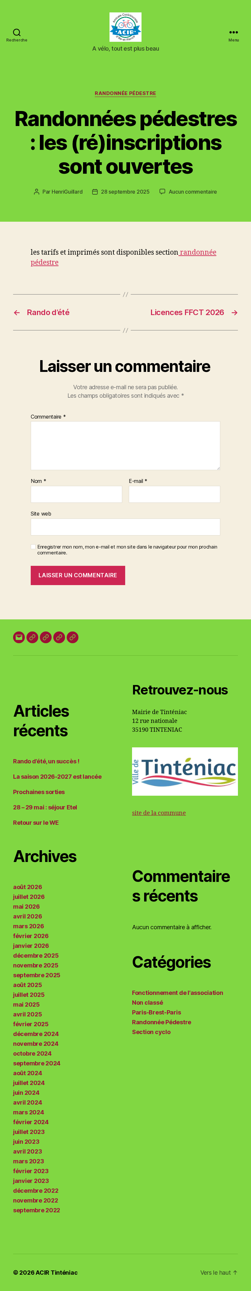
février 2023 (31, 1171)
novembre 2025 (36, 965)
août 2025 (27, 984)
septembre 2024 (36, 1063)
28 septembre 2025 (125, 191)
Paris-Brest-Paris (156, 1012)
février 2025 (31, 1024)
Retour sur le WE (36, 822)
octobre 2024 (32, 1053)
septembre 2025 (36, 975)
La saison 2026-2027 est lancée (57, 776)
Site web (41, 513)
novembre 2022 (35, 1200)
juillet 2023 (29, 1131)
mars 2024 (28, 1112)
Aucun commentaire (193, 191)
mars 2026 (28, 926)
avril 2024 (27, 1102)
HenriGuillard (67, 191)
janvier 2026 (31, 945)
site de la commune (159, 813)
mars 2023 (28, 1161)
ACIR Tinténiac (56, 1272)
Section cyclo (151, 1031)
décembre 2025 (36, 955)
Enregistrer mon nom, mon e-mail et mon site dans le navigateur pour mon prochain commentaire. (127, 550)
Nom (38, 481)
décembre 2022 (36, 1190)
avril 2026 (27, 916)
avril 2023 (27, 1151)
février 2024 (31, 1122)
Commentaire (48, 417)
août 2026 (27, 887)
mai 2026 (26, 906)
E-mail (138, 481)
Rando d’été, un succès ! (46, 761)
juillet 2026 (29, 896)
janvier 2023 (31, 1180)
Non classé (147, 1002)
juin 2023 (26, 1141)
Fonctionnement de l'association (177, 992)
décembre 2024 (36, 1033)
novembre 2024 (36, 1043)
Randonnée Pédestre (125, 93)
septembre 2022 (36, 1210)
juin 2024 (26, 1092)
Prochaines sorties (39, 792)
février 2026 (31, 935)
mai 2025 (26, 1004)
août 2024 (27, 1073)
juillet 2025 (29, 994)
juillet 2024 (29, 1082)
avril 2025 (27, 1014)
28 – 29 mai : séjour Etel (45, 807)
